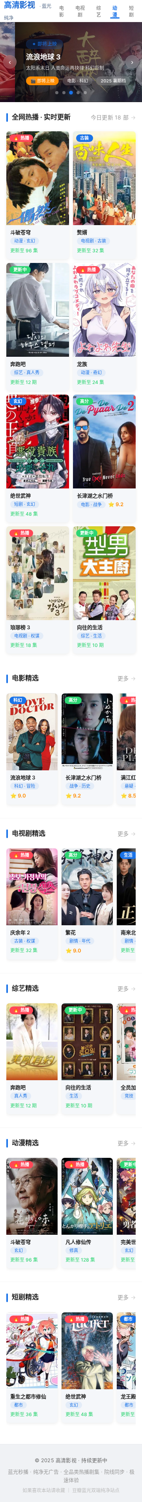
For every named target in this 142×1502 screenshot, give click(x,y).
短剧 (131, 12)
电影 (61, 12)
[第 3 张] (71, 93)
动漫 (114, 12)
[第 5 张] (85, 92)
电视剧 (80, 12)
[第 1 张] (56, 92)
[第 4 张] (78, 92)
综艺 (98, 12)
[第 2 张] (63, 92)
